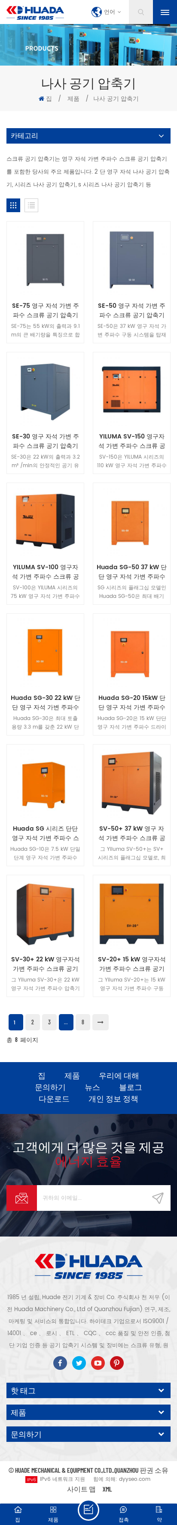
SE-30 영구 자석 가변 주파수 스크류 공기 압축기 (45, 441)
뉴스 (92, 1087)
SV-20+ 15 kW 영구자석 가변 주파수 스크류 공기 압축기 (132, 964)
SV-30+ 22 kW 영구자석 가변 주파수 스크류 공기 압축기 (45, 964)
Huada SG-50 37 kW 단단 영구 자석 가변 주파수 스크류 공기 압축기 (132, 572)
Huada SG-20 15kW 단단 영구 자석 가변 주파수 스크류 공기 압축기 (131, 702)
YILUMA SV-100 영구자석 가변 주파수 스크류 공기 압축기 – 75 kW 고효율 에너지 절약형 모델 (45, 572)
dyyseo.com (134, 1479)
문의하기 (50, 1087)
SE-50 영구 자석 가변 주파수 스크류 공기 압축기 (131, 310)
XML (107, 1489)
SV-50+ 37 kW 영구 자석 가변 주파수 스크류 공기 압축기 (131, 833)
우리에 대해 (119, 1075)
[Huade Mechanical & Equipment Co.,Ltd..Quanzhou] (35, 13)
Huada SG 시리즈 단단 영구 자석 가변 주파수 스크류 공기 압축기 (45, 833)
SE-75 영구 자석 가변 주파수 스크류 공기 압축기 (45, 310)
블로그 (130, 1087)
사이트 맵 (81, 1489)
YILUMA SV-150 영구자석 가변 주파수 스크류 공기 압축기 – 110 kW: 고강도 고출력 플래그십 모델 (132, 441)
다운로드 (54, 1098)
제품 (73, 99)
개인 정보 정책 (113, 1098)
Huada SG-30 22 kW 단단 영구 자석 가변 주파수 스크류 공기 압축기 (45, 702)
